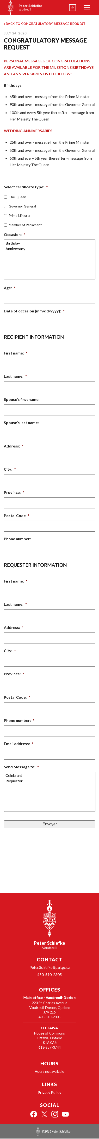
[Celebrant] (50, 775)
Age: (9, 287)
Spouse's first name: (21, 399)
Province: (14, 492)
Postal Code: (17, 697)
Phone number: (17, 538)
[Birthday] (50, 243)
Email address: (18, 743)
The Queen (17, 197)
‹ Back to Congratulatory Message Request (45, 24)
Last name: (15, 376)
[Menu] (87, 7)
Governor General (22, 206)
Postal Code (16, 515)
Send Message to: (21, 766)
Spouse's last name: (21, 422)
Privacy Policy (49, 1092)
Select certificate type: (26, 187)
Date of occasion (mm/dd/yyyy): (34, 311)
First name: (15, 353)
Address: (14, 446)
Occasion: (14, 234)
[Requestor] (50, 781)
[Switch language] (72, 7)
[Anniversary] (50, 248)
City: (10, 469)
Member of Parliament (25, 225)
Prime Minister (20, 215)
